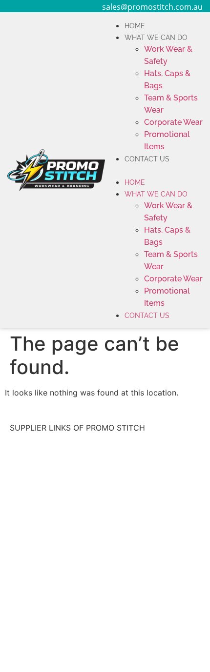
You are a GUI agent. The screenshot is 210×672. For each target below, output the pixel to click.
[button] (154, 170)
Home (135, 26)
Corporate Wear (173, 122)
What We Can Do (156, 37)
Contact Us (147, 159)
